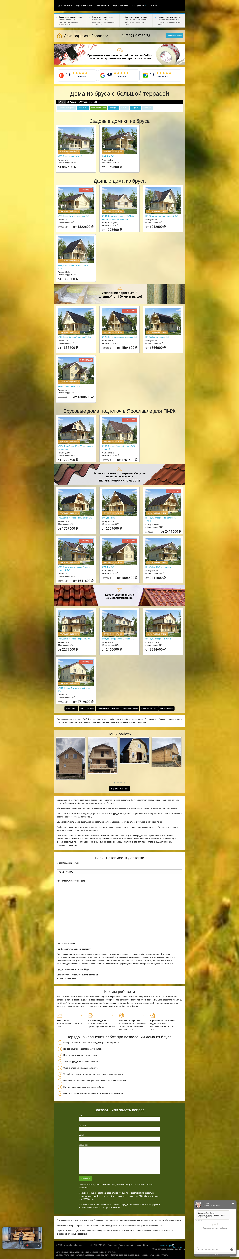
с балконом (83, 108)
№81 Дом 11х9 (108, 518)
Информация (138, 5)
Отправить (85, 1178)
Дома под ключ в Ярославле (85, 36)
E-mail (81, 1135)
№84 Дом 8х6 (108, 156)
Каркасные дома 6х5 (148, 708)
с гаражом (135, 108)
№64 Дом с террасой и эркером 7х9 (74, 639)
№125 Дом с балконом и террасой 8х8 (119, 337)
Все (97, 102)
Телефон (82, 1125)
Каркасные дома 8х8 (130, 708)
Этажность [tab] (86, 102)
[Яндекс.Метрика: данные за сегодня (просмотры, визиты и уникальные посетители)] (177, 1246)
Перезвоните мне (174, 36)
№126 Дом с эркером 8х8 (157, 337)
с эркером (113, 108)
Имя (80, 1115)
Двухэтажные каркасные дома (108, 708)
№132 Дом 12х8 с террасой (158, 567)
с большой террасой (98, 108)
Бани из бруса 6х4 (166, 708)
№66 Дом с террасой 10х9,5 (158, 639)
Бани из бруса (102, 5)
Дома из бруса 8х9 (87, 708)
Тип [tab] (63, 102)
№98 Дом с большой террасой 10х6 (74, 337)
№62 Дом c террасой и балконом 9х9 (75, 518)
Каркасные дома (84, 5)
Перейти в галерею (119, 789)
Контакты (155, 5)
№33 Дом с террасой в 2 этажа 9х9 (118, 639)
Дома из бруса (65, 5)
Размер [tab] (72, 102)
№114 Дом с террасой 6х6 (70, 386)
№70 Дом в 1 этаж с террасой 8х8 (73, 216)
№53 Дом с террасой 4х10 (70, 156)
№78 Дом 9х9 (108, 567)
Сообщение (83, 1145)
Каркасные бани (120, 5)
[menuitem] (65, 5)
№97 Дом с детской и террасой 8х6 (161, 216)
